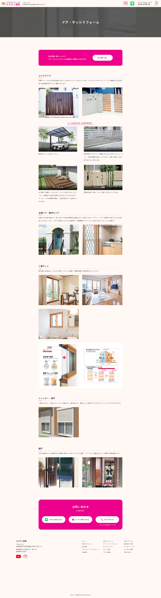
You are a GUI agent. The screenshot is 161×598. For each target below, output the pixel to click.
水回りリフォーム (108, 541)
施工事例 (84, 546)
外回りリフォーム (87, 544)
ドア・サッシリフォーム (110, 544)
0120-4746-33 (144, 4)
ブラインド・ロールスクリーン (90, 549)
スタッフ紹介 (107, 549)
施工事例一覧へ (103, 58)
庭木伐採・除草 (128, 544)
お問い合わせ (128, 552)
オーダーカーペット (129, 546)
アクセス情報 (107, 552)
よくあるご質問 (128, 549)
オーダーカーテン (108, 546)
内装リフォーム (128, 541)
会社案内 (84, 552)
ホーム (84, 541)
